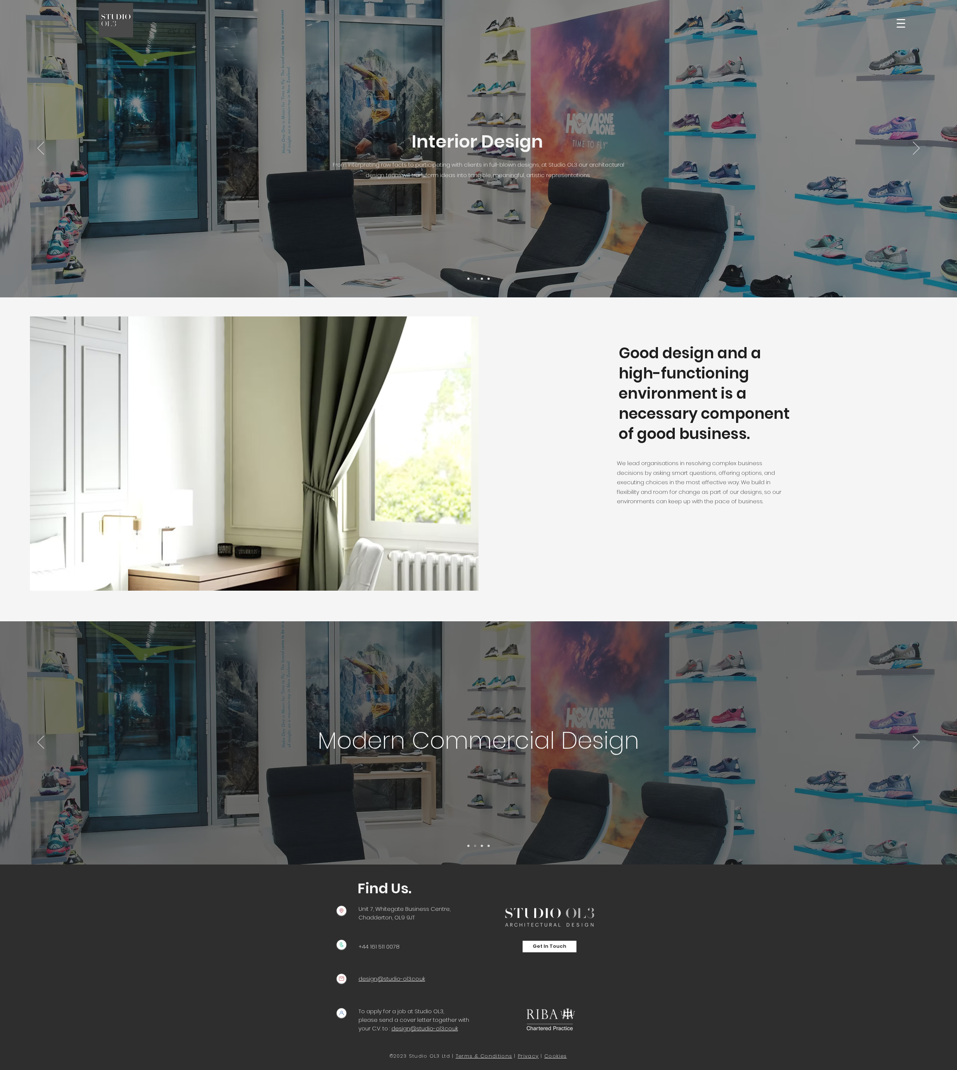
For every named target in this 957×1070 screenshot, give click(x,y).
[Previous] (40, 149)
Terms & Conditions (484, 1056)
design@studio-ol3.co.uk (424, 1028)
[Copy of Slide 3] (482, 279)
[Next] (916, 149)
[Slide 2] (475, 279)
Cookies (555, 1056)
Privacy (528, 1056)
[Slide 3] (488, 279)
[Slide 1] (468, 279)
